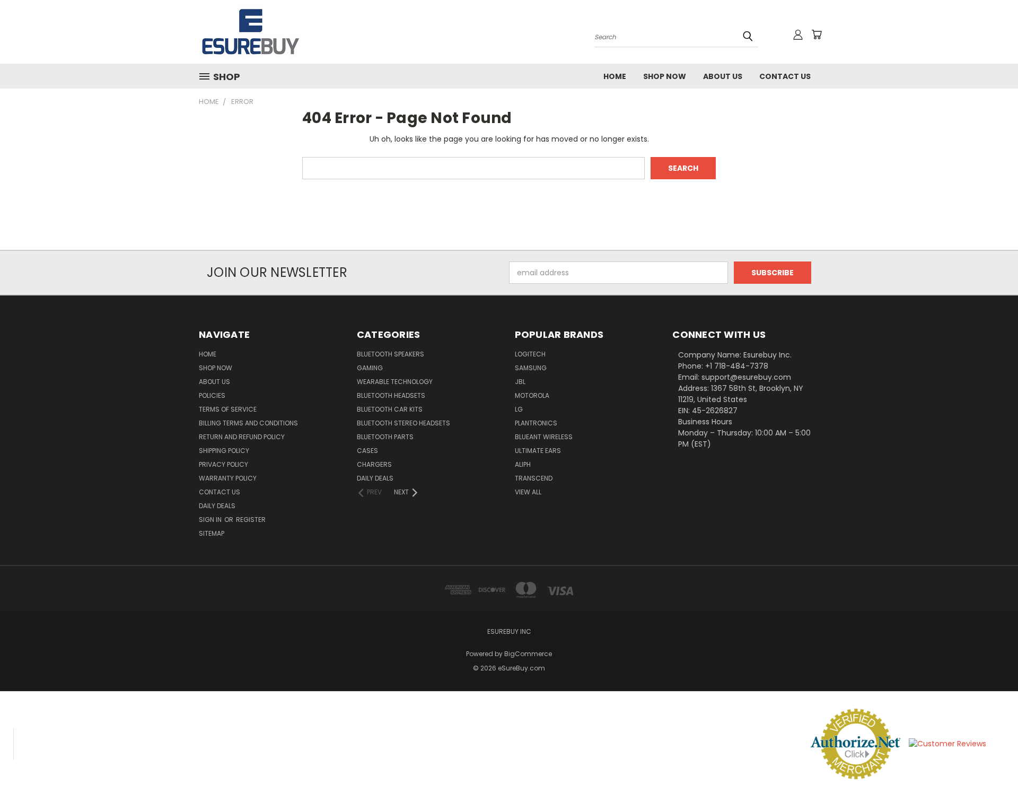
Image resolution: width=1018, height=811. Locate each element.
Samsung (531, 367)
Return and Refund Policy (242, 436)
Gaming (370, 367)
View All (528, 491)
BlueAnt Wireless (544, 436)
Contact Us (785, 76)
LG (519, 409)
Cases (367, 450)
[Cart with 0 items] (816, 34)
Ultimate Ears (538, 450)
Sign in (211, 519)
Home (614, 76)
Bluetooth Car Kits (390, 409)
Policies (212, 395)
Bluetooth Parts (385, 436)
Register (251, 519)
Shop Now (664, 76)
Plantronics (536, 423)
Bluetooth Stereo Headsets (403, 423)
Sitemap (211, 533)
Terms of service (228, 409)
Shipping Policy (224, 450)
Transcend (533, 478)
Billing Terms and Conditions (248, 423)
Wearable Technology (395, 381)
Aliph (523, 464)
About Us (722, 76)
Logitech (530, 354)
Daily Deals (217, 505)
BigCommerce (528, 653)
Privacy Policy (223, 464)
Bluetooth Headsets (391, 395)
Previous (990, 778)
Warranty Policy (228, 478)
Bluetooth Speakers (390, 354)
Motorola (532, 395)
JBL (520, 381)
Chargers (374, 464)
